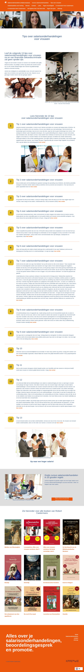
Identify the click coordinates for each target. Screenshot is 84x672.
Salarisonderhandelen (72, 636)
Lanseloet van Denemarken (51, 614)
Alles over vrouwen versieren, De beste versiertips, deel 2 (49, 549)
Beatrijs (7, 582)
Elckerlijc (26, 582)
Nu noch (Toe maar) (30, 614)
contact (76, 638)
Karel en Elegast (68, 582)
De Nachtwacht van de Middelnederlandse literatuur (69, 549)
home (76, 634)
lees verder (42, 142)
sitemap (76, 640)
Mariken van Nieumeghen (12, 547)
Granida (65, 614)
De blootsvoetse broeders (51, 582)
